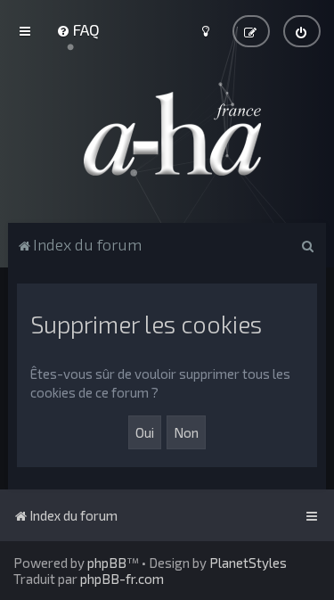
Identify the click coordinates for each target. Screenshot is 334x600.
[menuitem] (78, 29)
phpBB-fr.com (122, 579)
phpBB (106, 563)
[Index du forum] (167, 133)
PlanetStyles (248, 563)
